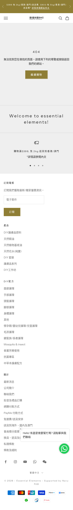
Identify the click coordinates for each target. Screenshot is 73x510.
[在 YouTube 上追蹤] (25, 462)
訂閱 (12, 211)
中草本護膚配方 (13, 363)
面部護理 (9, 288)
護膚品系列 (10, 263)
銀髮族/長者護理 (13, 338)
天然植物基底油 (13, 245)
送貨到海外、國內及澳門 (18, 425)
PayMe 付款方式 (13, 413)
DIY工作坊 (10, 270)
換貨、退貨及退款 (14, 437)
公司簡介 (9, 388)
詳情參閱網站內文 (40, 8)
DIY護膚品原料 (12, 232)
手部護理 (9, 294)
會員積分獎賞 (11, 431)
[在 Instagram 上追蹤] (15, 462)
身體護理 (9, 313)
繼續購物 (36, 74)
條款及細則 (10, 450)
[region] (36, 149)
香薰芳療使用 (11, 350)
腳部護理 (9, 307)
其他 (6, 319)
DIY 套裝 (9, 257)
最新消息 (9, 381)
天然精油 (9, 239)
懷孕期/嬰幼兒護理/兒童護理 (20, 325)
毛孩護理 (9, 332)
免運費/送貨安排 (13, 419)
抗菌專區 (9, 356)
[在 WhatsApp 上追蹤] (35, 462)
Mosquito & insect (14, 344)
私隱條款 (9, 444)
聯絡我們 (9, 394)
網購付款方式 (11, 406)
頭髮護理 (9, 301)
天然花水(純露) (13, 251)
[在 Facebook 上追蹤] (5, 462)
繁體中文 (34, 473)
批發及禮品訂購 (13, 400)
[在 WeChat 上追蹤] (44, 462)
